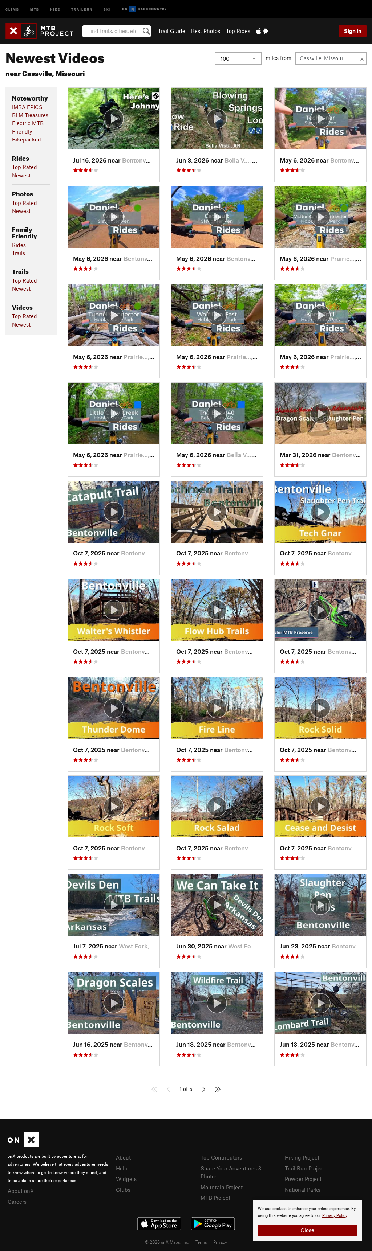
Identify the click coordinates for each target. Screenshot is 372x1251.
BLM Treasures (30, 115)
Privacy (220, 1241)
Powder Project (303, 1179)
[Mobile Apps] (262, 31)
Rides (19, 245)
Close (307, 1230)
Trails (18, 253)
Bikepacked (26, 139)
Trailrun (82, 9)
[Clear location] (362, 58)
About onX (21, 1191)
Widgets (126, 1179)
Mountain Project (222, 1187)
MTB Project (215, 1197)
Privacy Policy (334, 1215)
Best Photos (205, 31)
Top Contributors (221, 1157)
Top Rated (24, 167)
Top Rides (238, 31)
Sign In (352, 31)
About (123, 1157)
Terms (201, 1241)
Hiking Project (302, 1157)
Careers (17, 1201)
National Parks (302, 1189)
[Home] (43, 31)
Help (122, 1168)
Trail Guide (171, 31)
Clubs (123, 1189)
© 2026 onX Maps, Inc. (167, 1241)
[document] (307, 1220)
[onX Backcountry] (144, 9)
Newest (21, 175)
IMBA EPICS (27, 107)
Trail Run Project (305, 1168)
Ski (107, 9)
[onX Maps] (23, 1145)
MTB (34, 9)
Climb (12, 9)
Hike (55, 9)
